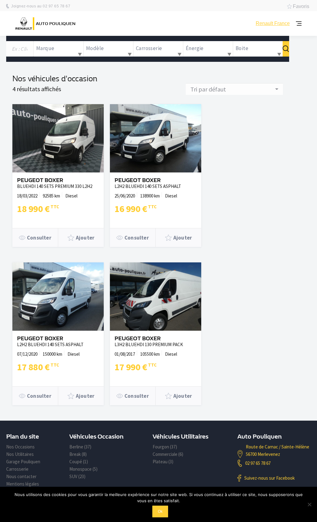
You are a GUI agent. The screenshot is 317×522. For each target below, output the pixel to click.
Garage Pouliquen (23, 462)
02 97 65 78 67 (258, 463)
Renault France (273, 23)
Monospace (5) (83, 469)
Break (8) (78, 454)
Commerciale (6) (168, 454)
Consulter (39, 237)
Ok (160, 511)
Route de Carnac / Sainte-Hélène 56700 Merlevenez (277, 450)
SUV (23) (77, 476)
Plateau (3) (163, 462)
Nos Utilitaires (20, 454)
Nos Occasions (20, 447)
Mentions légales (22, 484)
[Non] (309, 504)
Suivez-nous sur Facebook (269, 478)
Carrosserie (17, 469)
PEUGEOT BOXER (40, 180)
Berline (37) (80, 447)
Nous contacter (21, 476)
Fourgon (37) (165, 447)
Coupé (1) (78, 462)
